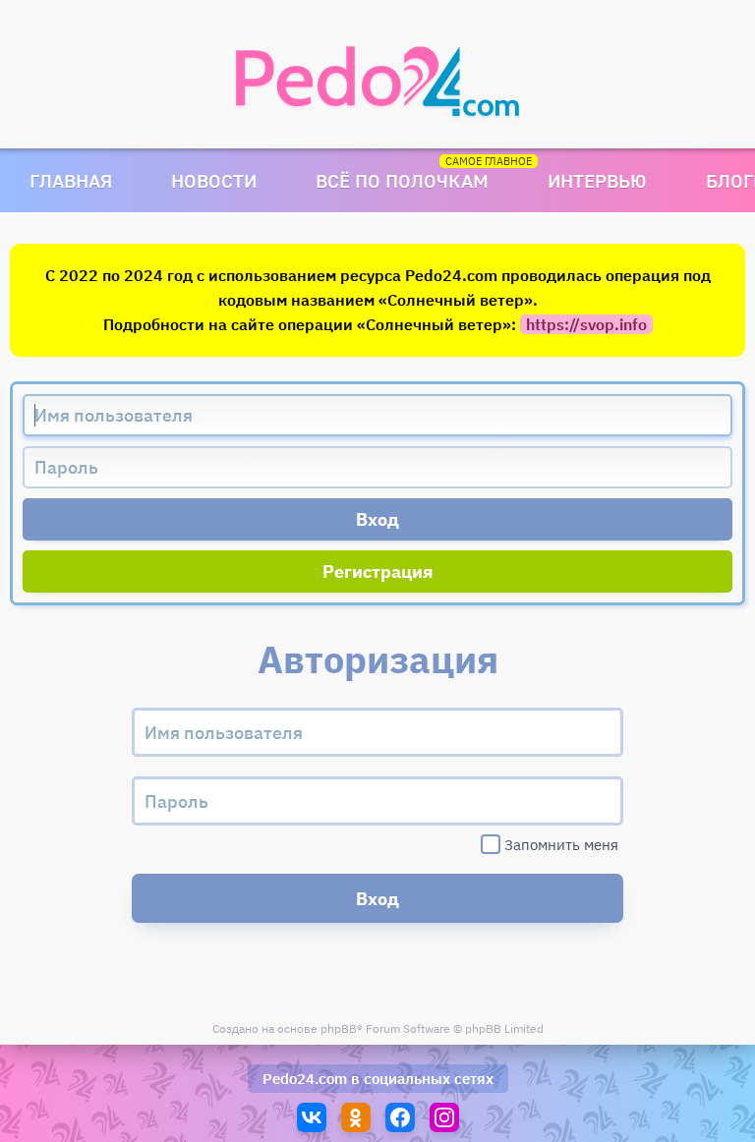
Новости (214, 180)
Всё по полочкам (402, 180)
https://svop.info (586, 324)
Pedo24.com (304, 1078)
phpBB (338, 1028)
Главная (70, 180)
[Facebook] (400, 1117)
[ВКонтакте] (311, 1117)
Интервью (597, 180)
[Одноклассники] (356, 1117)
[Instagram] (444, 1117)
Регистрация (378, 571)
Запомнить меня (561, 844)
